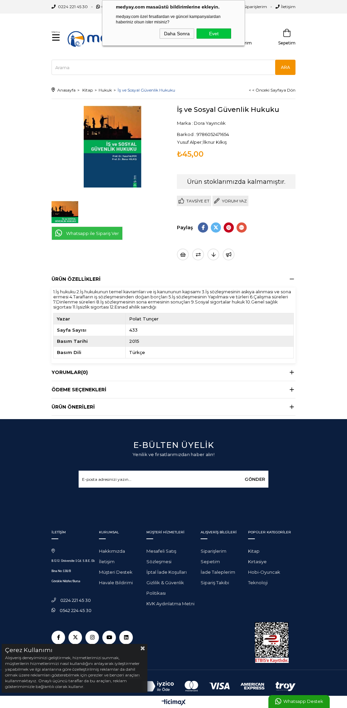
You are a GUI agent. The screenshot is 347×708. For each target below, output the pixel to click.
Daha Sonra (177, 33)
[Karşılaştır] (198, 254)
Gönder (255, 479)
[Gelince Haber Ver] (228, 254)
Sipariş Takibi (215, 582)
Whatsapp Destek (303, 701)
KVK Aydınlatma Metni (170, 603)
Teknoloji (258, 582)
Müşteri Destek (115, 572)
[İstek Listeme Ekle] (183, 254)
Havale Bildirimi (116, 582)
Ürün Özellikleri (76, 279)
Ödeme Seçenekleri (79, 390)
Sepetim (210, 561)
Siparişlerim (255, 6)
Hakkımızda (112, 551)
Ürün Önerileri (73, 407)
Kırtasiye (257, 561)
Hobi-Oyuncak (264, 572)
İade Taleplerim (218, 572)
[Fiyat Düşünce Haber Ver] (213, 254)
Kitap (254, 551)
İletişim (288, 6)
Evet (214, 33)
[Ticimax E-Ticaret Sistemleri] (174, 702)
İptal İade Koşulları (166, 572)
